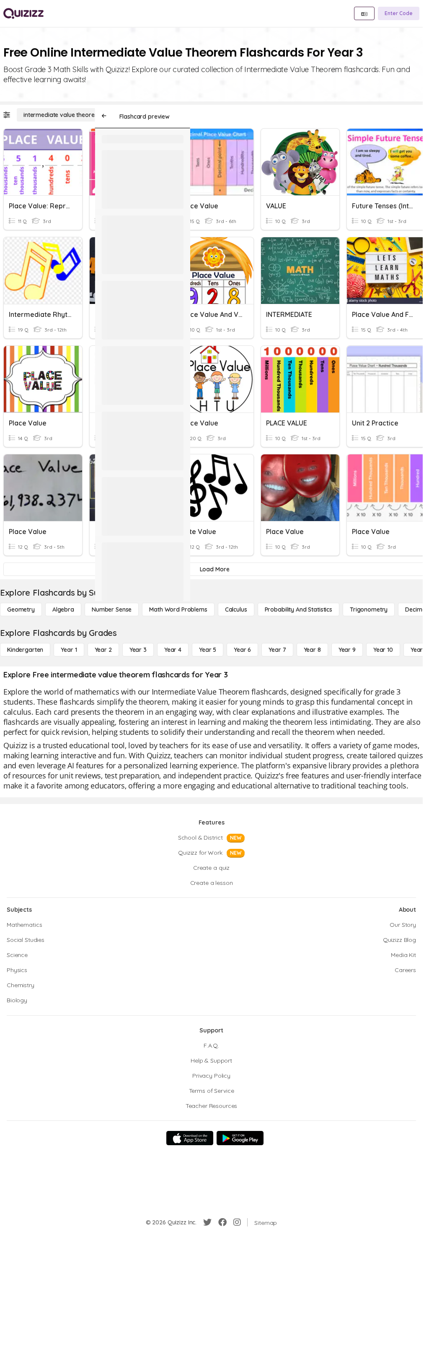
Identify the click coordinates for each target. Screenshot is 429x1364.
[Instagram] (237, 1222)
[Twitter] (207, 1222)
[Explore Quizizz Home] (23, 13)
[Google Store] (240, 1138)
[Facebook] (222, 1222)
